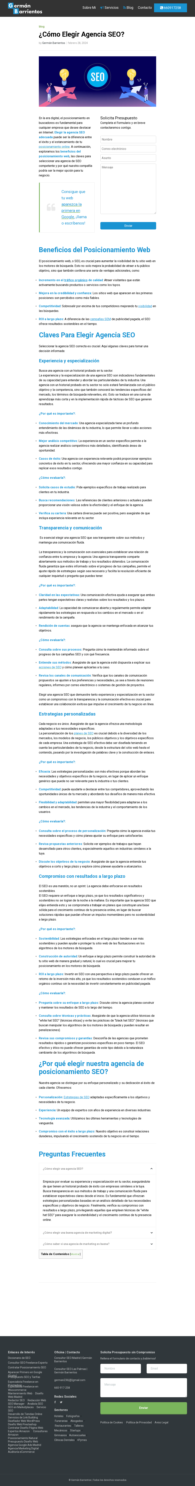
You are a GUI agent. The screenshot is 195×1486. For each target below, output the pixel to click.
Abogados (76, 1420)
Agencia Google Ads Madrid (24, 1444)
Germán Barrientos (53, 42)
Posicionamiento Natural (23, 1438)
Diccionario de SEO (19, 1357)
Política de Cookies (111, 1422)
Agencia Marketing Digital (23, 1448)
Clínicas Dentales (64, 1440)
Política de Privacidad (139, 1422)
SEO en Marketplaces (21, 1407)
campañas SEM (100, 319)
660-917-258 (62, 1387)
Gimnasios (60, 1435)
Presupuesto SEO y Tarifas (24, 1377)
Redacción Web (37, 1400)
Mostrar (75, 1254)
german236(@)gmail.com (69, 1380)
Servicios (111, 8)
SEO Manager (16, 1403)
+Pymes (82, 1440)
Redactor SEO (16, 1400)
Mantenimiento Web (20, 1393)
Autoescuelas (77, 1435)
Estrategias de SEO (77, 1097)
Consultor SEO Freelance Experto (28, 1362)
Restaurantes (63, 1425)
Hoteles (58, 1416)
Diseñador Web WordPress (24, 1420)
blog (42, 26)
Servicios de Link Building (23, 1417)
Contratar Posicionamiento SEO (27, 1367)
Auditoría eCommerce (21, 1451)
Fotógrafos (73, 1416)
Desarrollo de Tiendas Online (25, 1414)
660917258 (172, 8)
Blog (129, 8)
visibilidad (145, 306)
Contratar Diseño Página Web (25, 1427)
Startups (75, 1430)
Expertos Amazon (19, 1431)
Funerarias (61, 1420)
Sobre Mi (89, 8)
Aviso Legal (161, 1422)
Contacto (145, 8)
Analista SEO (35, 1403)
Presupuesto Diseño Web (23, 1441)
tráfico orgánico (76, 280)
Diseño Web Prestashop (22, 1424)
